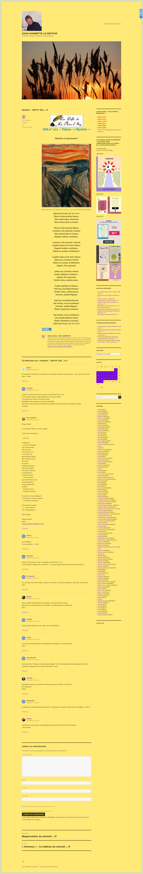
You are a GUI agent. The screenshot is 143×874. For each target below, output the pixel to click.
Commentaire (27, 755)
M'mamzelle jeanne (103, 538)
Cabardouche (101, 422)
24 (98, 381)
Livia (99, 531)
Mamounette (101, 543)
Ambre (99, 411)
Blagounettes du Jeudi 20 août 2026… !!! (108, 314)
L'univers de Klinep (103, 498)
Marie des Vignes (102, 552)
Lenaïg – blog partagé (103, 524)
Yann (99, 608)
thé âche (29, 619)
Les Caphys (101, 528)
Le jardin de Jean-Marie (104, 517)
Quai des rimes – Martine (104, 585)
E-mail (24, 788)
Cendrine (29, 388)
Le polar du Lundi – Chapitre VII (106, 299)
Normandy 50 (101, 575)
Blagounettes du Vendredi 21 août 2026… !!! (109, 309)
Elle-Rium (100, 451)
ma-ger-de (101, 541)
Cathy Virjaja (101, 427)
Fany (99, 463)
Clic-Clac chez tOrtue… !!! (104, 307)
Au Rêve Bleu (101, 415)
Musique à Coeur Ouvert (104, 568)
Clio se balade (101, 441)
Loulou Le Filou (102, 533)
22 (115, 378)
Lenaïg (99, 522)
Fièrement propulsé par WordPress (48, 866)
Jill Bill (99, 489)
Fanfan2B (100, 460)
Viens (99, 606)
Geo (99, 472)
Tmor (99, 604)
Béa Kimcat (101, 416)
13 (108, 375)
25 (101, 381)
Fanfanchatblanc (102, 462)
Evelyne (29, 719)
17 (98, 378)
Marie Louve (101, 554)
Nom (24, 780)
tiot (98, 330)
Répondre (25, 381)
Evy (98, 456)
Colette (99, 442)
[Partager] (141, 17)
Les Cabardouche (102, 526)
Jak (98, 482)
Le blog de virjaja (102, 510)
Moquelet (100, 566)
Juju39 (99, 495)
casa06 (28, 637)
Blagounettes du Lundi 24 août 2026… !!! (108, 300)
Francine (100, 468)
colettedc (29, 678)
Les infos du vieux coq (103, 529)
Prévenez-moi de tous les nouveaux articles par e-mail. (36, 811)
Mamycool (100, 545)
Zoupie (99, 613)
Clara (99, 439)
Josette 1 (100, 491)
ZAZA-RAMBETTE (26, 120)
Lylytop (100, 536)
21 (112, 378)
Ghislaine (100, 475)
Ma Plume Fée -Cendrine (104, 540)
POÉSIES (29, 127)
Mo (98, 326)
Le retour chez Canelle (103, 521)
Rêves (111, 150)
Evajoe (99, 455)
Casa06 (99, 425)
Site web (25, 796)
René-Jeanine (101, 590)
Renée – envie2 (102, 592)
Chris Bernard (31, 657)
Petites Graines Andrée (104, 581)
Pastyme (100, 580)
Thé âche (100, 602)
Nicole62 (100, 573)
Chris (99, 434)
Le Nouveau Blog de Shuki (104, 519)
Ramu (99, 588)
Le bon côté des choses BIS (105, 515)
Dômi (99, 448)
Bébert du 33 (101, 418)
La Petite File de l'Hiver (104, 502)
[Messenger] (141, 13)
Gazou (99, 470)
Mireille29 (100, 557)
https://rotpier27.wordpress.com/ (33, 524)
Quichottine (101, 587)
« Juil (101, 387)
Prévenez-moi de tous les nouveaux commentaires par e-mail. (38, 806)
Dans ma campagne (103, 444)
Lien (23, 125)
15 (115, 375)
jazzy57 (29, 596)
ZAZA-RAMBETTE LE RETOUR (39, 33)
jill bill (28, 368)
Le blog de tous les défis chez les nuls (107, 508)
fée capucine (30, 576)
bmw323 (100, 420)
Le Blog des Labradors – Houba (106, 514)
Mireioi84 (100, 561)
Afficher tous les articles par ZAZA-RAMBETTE (60, 346)
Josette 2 (100, 493)
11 (101, 375)
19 (105, 378)
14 (112, 375)
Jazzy (99, 484)
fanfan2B (29, 556)
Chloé (99, 432)
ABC (99, 409)
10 (98, 375)
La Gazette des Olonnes (104, 500)
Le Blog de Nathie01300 (104, 507)
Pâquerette (100, 578)
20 (108, 378)
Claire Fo (100, 437)
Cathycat (100, 429)
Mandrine (100, 550)
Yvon (99, 609)
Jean (99, 486)
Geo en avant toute (102, 474)
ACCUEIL (24, 127)
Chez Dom (100, 430)
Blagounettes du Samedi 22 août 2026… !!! (109, 306)
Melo (99, 555)
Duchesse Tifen (102, 449)
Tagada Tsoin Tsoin (103, 601)
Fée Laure (100, 465)
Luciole (99, 535)
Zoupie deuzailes (102, 614)
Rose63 (28, 535)
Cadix (99, 423)
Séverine (100, 599)
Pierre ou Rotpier (102, 583)
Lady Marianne (102, 503)
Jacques (100, 481)
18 (101, 378)
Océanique (100, 576)
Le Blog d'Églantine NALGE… (105, 505)
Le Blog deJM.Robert (103, 512)
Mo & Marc (100, 562)
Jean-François (101, 488)
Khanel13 (100, 496)
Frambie (100, 467)
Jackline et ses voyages (104, 479)
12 (105, 375)
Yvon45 (100, 611)
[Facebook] (141, 10)
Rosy (99, 597)
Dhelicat (100, 446)
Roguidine (100, 594)
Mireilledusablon (102, 559)
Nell (99, 569)
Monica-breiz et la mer (104, 564)
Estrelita (100, 453)
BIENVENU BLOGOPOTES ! (112, 24)
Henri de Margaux (102, 477)
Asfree (99, 413)
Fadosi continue (102, 458)
